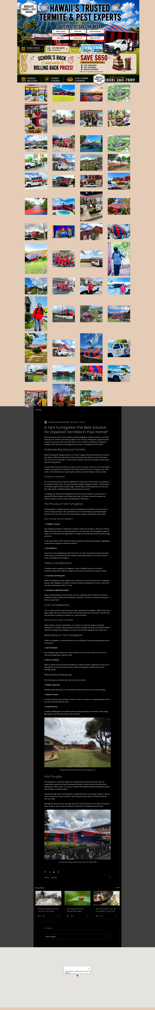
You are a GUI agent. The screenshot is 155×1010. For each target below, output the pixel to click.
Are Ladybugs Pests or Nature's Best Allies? (75, 910)
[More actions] (110, 422)
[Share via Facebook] (45, 872)
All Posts (38, 410)
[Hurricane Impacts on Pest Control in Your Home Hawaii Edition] (48, 898)
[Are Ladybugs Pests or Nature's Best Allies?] (78, 898)
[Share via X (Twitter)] (49, 872)
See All (118, 887)
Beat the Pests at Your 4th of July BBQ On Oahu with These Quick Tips (106, 910)
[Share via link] (58, 872)
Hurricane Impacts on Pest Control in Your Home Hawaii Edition (48, 910)
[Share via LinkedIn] (54, 872)
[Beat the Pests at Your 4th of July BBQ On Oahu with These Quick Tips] (107, 898)
